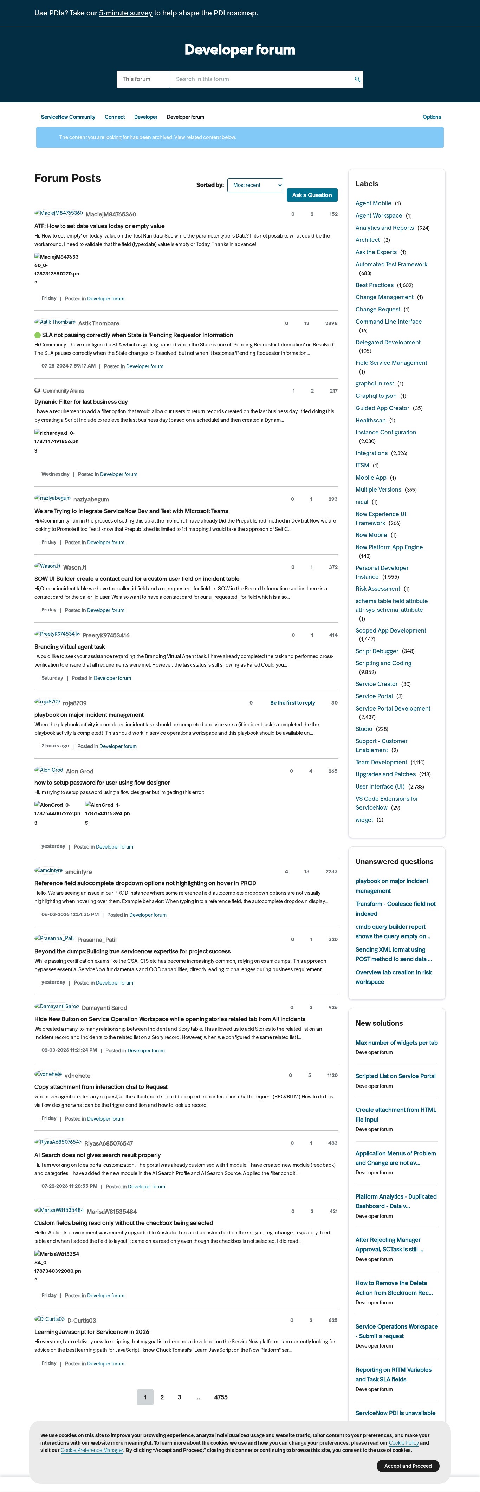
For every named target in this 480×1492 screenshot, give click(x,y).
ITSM (362, 465)
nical (362, 501)
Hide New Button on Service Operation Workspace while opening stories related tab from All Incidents (169, 1019)
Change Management (385, 296)
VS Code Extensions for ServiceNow (387, 803)
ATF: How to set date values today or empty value (99, 225)
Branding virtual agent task (69, 646)
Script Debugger (377, 651)
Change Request (378, 309)
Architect (368, 239)
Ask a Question (312, 195)
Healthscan (371, 420)
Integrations (372, 452)
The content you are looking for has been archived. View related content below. (147, 137)
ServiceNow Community (68, 117)
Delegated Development (388, 342)
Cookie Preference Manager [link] (92, 1450)
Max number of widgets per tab (397, 1042)
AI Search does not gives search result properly (97, 1155)
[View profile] (58, 214)
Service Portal (374, 696)
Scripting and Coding (383, 663)
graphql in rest (375, 383)
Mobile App (371, 477)
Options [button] (432, 117)
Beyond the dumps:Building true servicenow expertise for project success (132, 951)
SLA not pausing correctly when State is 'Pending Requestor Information (137, 334)
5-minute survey (126, 13)
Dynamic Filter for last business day (81, 401)
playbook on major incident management (89, 714)
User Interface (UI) (380, 786)
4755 (221, 1397)
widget (364, 819)
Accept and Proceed (408, 1466)
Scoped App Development (391, 630)
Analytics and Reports (385, 227)
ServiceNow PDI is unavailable (396, 1412)
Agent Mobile (373, 203)
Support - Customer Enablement (382, 745)
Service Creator (377, 683)
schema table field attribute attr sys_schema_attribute (392, 605)
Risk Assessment (378, 588)
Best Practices (375, 284)
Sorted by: (210, 184)
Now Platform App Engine (389, 547)
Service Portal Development (393, 708)
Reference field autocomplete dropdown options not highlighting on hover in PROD (145, 883)
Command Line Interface (389, 321)
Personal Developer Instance (382, 572)
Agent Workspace (379, 215)
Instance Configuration (386, 432)
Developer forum (105, 299)
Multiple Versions (378, 489)
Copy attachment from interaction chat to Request (101, 1086)
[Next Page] (244, 1397)
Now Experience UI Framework (381, 518)
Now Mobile (371, 534)
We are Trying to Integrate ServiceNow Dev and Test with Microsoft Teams (131, 510)
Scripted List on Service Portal (396, 1075)
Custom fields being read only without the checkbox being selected (123, 1222)
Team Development (381, 762)
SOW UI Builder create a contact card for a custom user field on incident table (137, 578)
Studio (364, 728)
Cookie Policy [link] (404, 1443)
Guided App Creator (382, 407)
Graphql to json (376, 395)
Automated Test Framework (391, 264)
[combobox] (266, 79)
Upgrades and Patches (386, 774)
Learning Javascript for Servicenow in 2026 (91, 1331)
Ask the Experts (376, 251)
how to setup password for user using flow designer (102, 782)
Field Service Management (391, 362)
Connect (115, 117)
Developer (145, 117)
